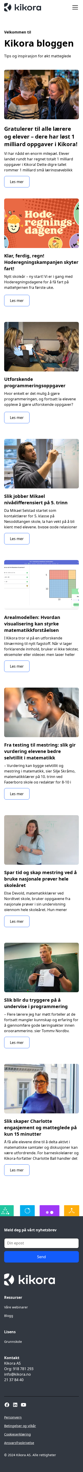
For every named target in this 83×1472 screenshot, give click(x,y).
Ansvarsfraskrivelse (19, 1443)
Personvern (13, 1417)
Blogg (8, 1315)
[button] (74, 7)
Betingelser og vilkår (20, 1426)
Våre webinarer (16, 1307)
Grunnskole (13, 1341)
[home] (22, 7)
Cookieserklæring (17, 1434)
